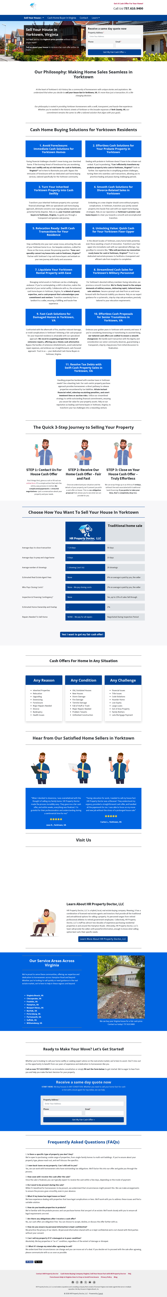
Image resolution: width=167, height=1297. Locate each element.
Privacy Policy (106, 1277)
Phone (90, 41)
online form (31, 483)
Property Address (96, 32)
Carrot (100, 1293)
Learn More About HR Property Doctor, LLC (103, 939)
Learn (95, 18)
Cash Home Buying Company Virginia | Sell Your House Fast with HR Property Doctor (93, 1273)
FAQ (129, 1273)
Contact (84, 18)
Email (118, 41)
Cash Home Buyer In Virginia (61, 18)
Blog (115, 1277)
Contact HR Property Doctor (47, 1273)
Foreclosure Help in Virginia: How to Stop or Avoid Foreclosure (74, 1277)
